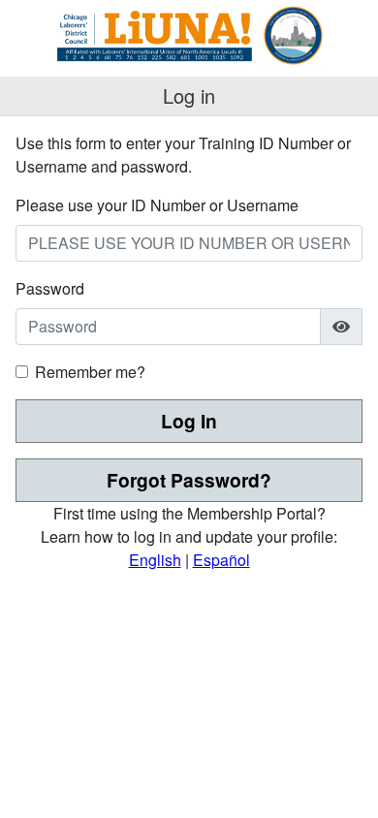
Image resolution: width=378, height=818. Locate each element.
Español (221, 560)
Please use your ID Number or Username (157, 205)
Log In (189, 420)
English (155, 560)
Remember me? (90, 372)
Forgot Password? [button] (189, 479)
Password (50, 288)
